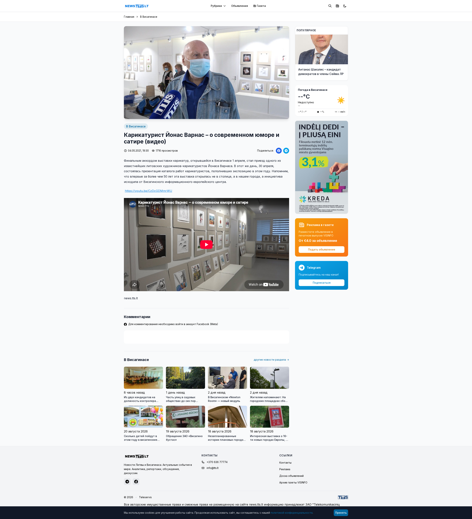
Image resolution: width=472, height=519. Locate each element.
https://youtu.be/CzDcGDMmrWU (148, 191)
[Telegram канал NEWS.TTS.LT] (127, 481)
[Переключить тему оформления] (344, 6)
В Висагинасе (148, 16)
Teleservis (145, 497)
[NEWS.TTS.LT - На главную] (137, 5)
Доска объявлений (291, 475)
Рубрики (216, 5)
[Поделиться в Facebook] (279, 151)
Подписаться (322, 282)
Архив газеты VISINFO (293, 482)
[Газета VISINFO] (337, 6)
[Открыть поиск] (330, 6)
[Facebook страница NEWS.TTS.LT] (136, 481)
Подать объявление (321, 249)
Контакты (285, 462)
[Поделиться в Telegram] (286, 151)
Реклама (284, 469)
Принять (341, 512)
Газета (261, 5)
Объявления (239, 5)
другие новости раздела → (271, 359)
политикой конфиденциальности (292, 512)
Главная (129, 16)
